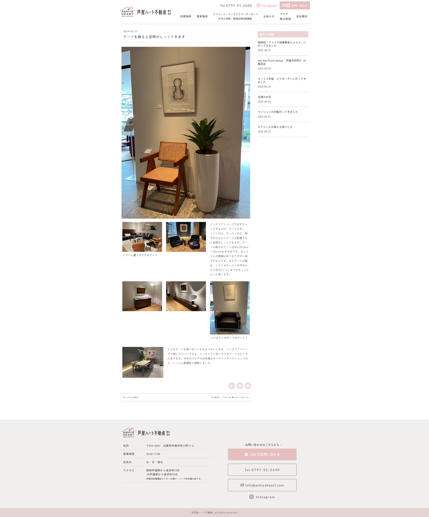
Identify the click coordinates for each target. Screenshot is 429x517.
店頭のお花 (264, 97)
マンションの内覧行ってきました (278, 112)
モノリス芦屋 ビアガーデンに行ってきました (282, 80)
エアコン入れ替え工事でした (275, 127)
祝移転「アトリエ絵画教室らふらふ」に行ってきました (282, 43)
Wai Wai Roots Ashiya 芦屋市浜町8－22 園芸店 (283, 62)
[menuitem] (186, 16)
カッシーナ (174, 363)
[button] (231, 385)
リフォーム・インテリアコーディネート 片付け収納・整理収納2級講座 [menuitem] (235, 16)
